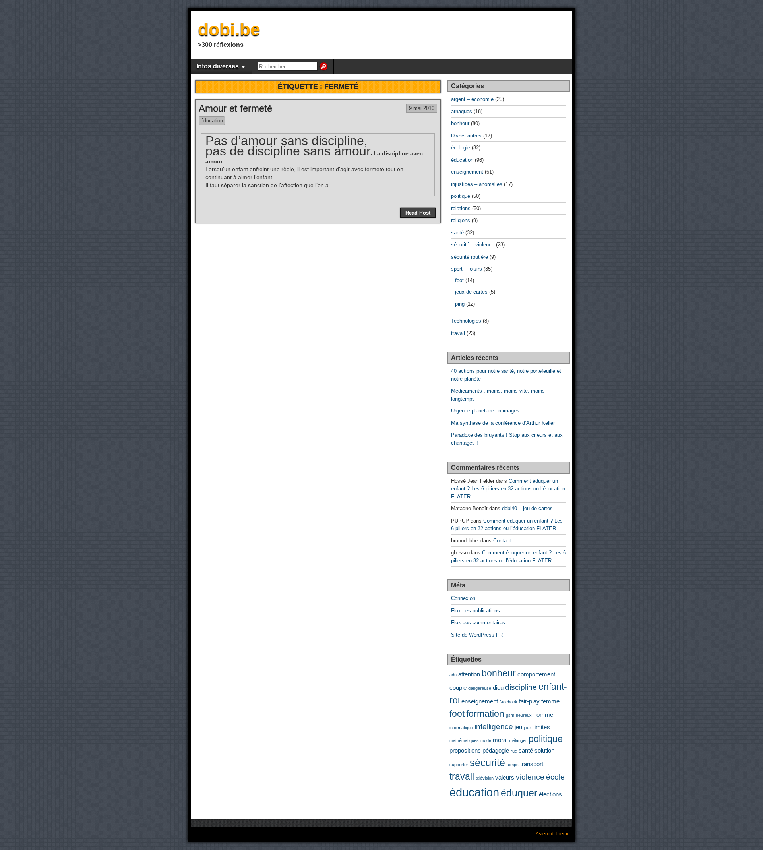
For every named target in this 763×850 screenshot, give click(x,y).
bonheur (460, 123)
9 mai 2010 (421, 108)
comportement (536, 674)
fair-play (529, 701)
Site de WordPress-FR (477, 635)
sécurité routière (469, 257)
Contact (502, 541)
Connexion (463, 598)
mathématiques (464, 740)
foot (459, 280)
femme (550, 701)
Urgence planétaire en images (485, 411)
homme (543, 714)
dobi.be (229, 29)
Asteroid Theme (553, 833)
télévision (485, 778)
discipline (521, 687)
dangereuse (479, 688)
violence (530, 777)
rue (514, 751)
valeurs (504, 777)
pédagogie (495, 750)
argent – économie (472, 99)
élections (550, 794)
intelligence (493, 726)
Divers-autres (466, 136)
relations (461, 208)
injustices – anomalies (476, 184)
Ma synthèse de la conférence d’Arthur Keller (503, 423)
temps (513, 764)
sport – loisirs (466, 269)
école (555, 777)
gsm (510, 715)
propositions (465, 750)
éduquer (519, 792)
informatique (461, 727)
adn (453, 674)
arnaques (461, 111)
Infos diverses (217, 66)
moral (500, 739)
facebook (508, 701)
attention (469, 674)
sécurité (487, 762)
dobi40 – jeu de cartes (527, 508)
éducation (212, 121)
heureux (524, 715)
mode (485, 740)
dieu (498, 687)
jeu (518, 727)
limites (541, 727)
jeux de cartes (471, 292)
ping (460, 304)
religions (460, 220)
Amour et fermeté (235, 108)
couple (458, 687)
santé (457, 233)
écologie (460, 148)
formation (485, 714)
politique (460, 196)
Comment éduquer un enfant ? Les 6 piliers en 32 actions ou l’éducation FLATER (508, 489)
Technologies (466, 321)
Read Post (417, 213)
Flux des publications (475, 611)
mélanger (518, 740)
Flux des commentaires (478, 622)
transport (531, 764)
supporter (458, 764)
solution (544, 750)
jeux (528, 727)
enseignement (467, 172)
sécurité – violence (472, 245)
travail (458, 333)
